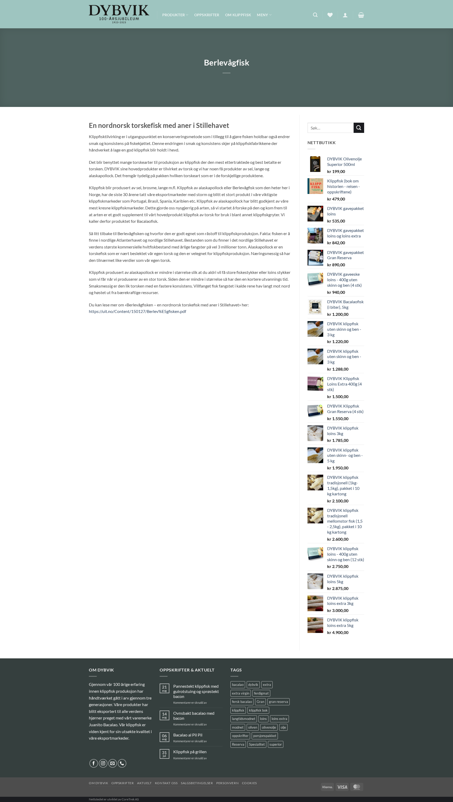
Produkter (173, 15)
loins (263, 719)
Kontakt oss (166, 783)
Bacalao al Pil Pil (187, 734)
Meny (262, 15)
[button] (345, 15)
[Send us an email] (112, 763)
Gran (260, 702)
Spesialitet (257, 744)
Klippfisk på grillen (190, 751)
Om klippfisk (238, 15)
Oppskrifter (206, 15)
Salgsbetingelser (197, 783)
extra (267, 684)
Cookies (249, 783)
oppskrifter (240, 736)
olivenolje (269, 727)
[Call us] (122, 763)
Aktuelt (144, 783)
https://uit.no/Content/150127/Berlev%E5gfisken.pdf (137, 311)
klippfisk (238, 710)
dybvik (253, 684)
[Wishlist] (330, 15)
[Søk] (315, 15)
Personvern (227, 783)
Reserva (238, 744)
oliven (252, 727)
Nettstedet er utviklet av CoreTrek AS (114, 799)
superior (275, 744)
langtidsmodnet (243, 719)
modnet (238, 727)
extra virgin (240, 693)
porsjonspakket (264, 736)
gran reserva (278, 702)
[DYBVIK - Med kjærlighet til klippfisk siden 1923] (119, 14)
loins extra (279, 719)
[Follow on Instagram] (103, 763)
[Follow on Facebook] (93, 763)
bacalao (238, 684)
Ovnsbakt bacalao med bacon (193, 715)
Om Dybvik (98, 783)
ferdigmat (261, 693)
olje (283, 727)
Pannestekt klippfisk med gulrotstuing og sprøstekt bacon (196, 691)
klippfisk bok (258, 710)
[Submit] (359, 128)
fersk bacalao (242, 702)
